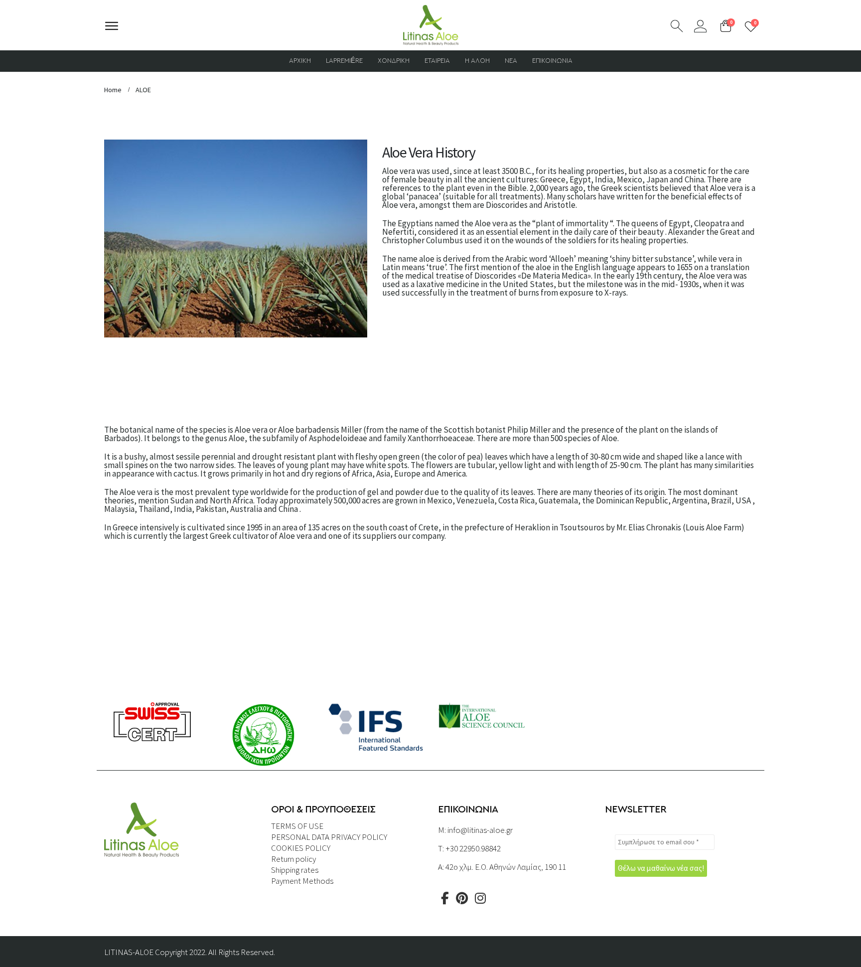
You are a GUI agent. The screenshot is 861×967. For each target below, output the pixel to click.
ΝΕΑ (511, 61)
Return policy (293, 858)
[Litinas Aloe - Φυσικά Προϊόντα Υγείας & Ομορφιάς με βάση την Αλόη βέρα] (430, 25)
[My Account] (700, 26)
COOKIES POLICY (300, 847)
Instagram (480, 898)
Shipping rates (294, 869)
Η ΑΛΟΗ (477, 61)
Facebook (445, 898)
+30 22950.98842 (473, 848)
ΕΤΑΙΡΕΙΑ (437, 61)
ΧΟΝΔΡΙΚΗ (394, 61)
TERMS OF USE (297, 825)
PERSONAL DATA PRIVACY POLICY (329, 836)
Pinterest (461, 898)
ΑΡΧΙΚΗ (300, 61)
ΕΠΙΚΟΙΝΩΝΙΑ (552, 61)
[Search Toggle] (677, 26)
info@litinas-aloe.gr (480, 829)
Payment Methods (302, 880)
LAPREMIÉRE (344, 61)
